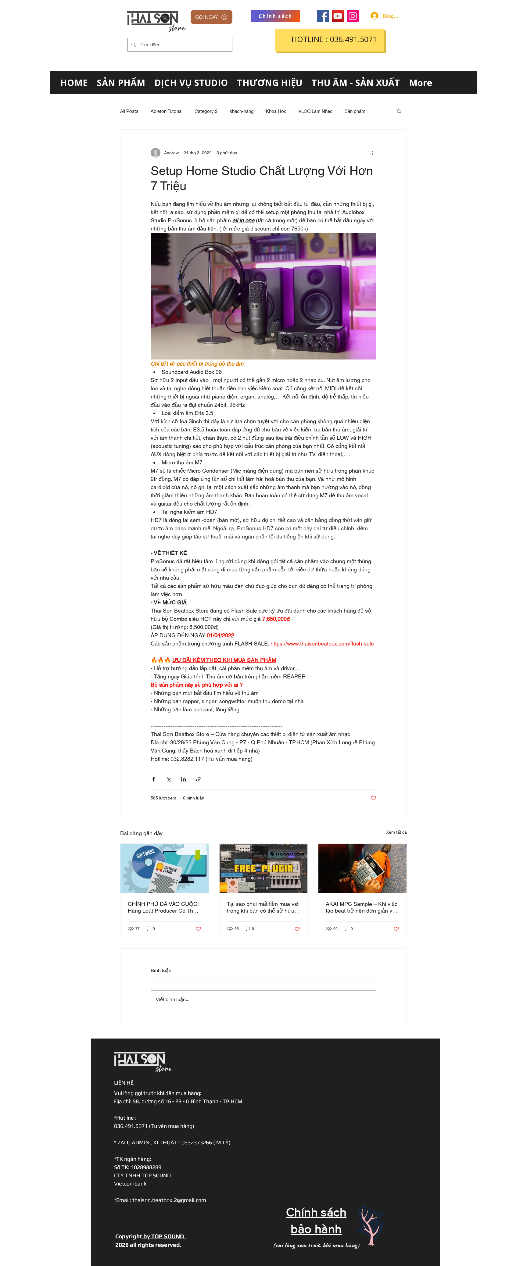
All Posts (129, 111)
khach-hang (242, 111)
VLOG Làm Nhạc (315, 111)
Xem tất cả (396, 832)
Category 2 (206, 111)
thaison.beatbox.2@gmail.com (169, 1200)
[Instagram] (353, 16)
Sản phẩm (355, 111)
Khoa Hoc (276, 111)
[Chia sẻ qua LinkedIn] (183, 779)
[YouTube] (338, 16)
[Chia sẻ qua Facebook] (153, 779)
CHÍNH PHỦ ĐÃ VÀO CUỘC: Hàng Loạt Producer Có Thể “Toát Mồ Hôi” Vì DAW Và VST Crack (164, 907)
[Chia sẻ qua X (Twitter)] (168, 779)
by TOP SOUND (164, 1236)
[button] (399, 111)
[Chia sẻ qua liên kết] (198, 779)
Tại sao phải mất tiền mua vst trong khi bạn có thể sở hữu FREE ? (263, 907)
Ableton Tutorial (166, 111)
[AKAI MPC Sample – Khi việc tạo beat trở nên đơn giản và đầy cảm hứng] (362, 868)
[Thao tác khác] (372, 152)
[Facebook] (323, 16)
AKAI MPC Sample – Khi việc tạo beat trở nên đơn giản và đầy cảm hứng (361, 907)
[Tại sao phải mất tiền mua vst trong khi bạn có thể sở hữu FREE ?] (264, 868)
